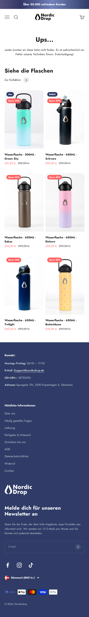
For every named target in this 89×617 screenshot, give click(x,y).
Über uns (10, 413)
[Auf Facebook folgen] (8, 565)
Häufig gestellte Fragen (18, 421)
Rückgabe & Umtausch (18, 435)
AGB (7, 449)
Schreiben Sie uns (15, 442)
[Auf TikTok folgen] (31, 565)
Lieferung (10, 428)
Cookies (9, 471)
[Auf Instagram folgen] (19, 565)
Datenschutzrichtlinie (16, 456)
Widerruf (10, 464)
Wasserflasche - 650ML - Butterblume (61, 322)
